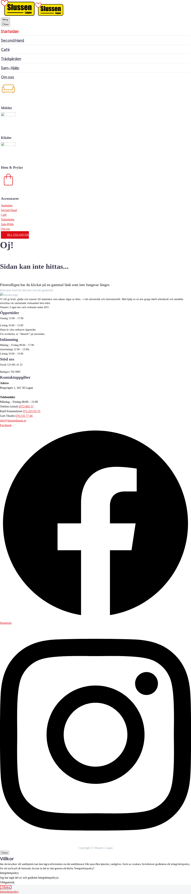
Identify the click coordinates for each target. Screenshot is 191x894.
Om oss (5, 228)
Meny (5, 19)
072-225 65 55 (31, 411)
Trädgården (7, 219)
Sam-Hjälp (7, 224)
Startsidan (6, 205)
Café (4, 214)
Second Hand (9, 210)
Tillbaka (5, 887)
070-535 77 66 (24, 415)
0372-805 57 (26, 406)
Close (5, 24)
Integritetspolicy (9, 891)
